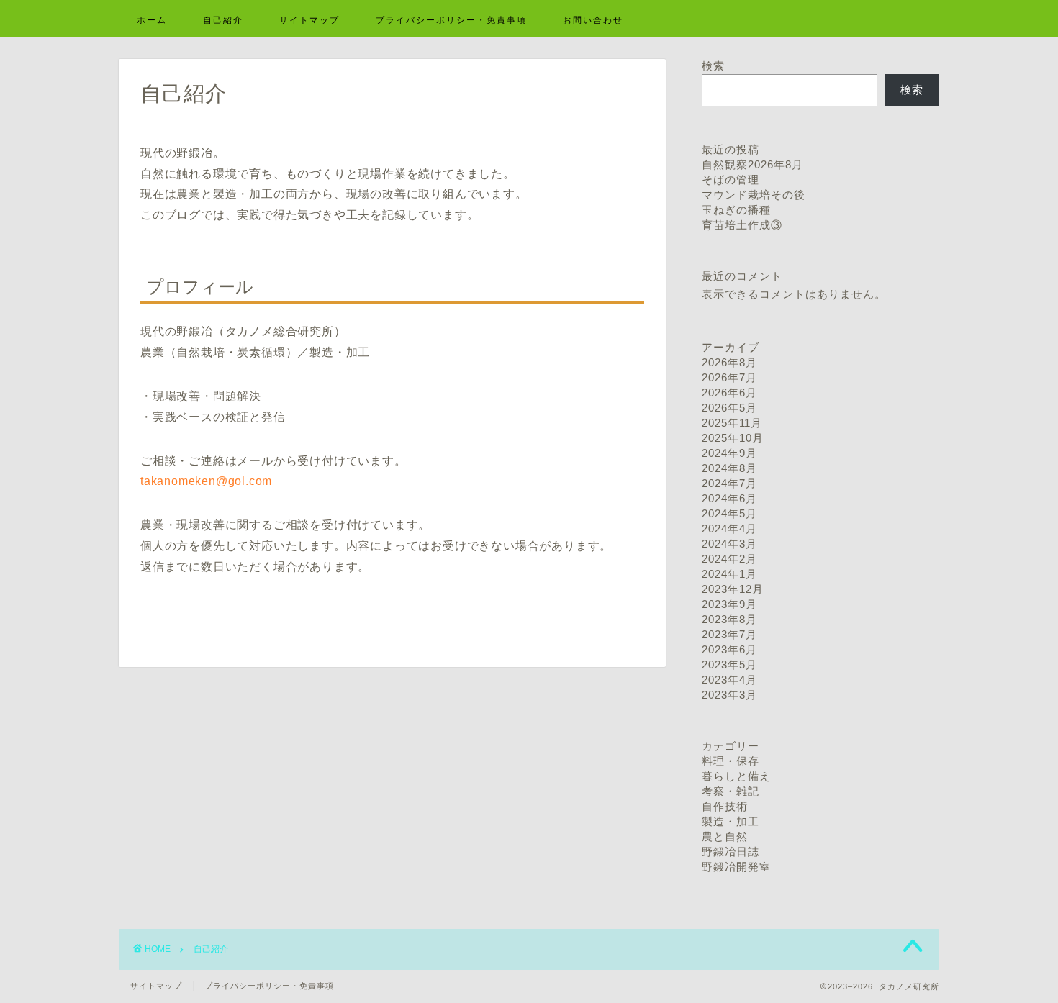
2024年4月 (729, 528)
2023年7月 (729, 634)
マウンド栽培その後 (753, 195)
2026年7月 (729, 377)
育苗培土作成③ (742, 225)
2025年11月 (732, 423)
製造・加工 (730, 821)
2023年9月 (729, 604)
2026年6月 (729, 392)
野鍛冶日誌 (730, 851)
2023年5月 (729, 664)
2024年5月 (729, 513)
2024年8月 (729, 468)
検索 (713, 66)
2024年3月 (729, 543)
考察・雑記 (730, 791)
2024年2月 (729, 559)
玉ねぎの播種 (736, 210)
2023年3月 (729, 695)
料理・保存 (730, 761)
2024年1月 (729, 574)
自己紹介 (223, 19)
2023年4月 (729, 679)
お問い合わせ (593, 19)
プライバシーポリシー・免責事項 (451, 19)
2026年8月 (729, 362)
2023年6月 (729, 649)
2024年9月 (729, 453)
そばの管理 (730, 179)
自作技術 (725, 806)
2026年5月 (729, 407)
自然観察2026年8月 (752, 164)
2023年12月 (733, 589)
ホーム (152, 19)
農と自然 (725, 836)
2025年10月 (733, 438)
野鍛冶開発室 (736, 867)
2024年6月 (729, 498)
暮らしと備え (736, 776)
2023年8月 (729, 619)
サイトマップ (309, 19)
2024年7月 (729, 483)
